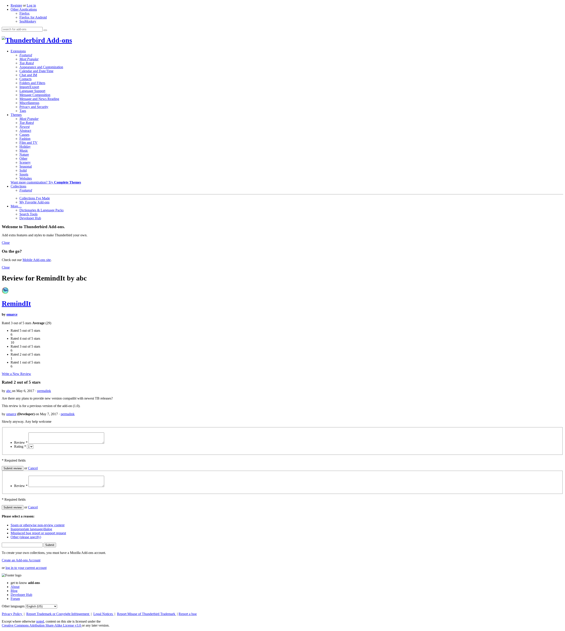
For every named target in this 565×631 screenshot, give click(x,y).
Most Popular (29, 59)
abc (9, 391)
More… (16, 206)
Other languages (13, 606)
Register (16, 5)
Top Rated (26, 63)
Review (21, 442)
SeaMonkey (27, 21)
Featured (25, 55)
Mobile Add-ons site (37, 260)
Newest (24, 127)
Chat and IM (28, 75)
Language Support (32, 91)
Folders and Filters (32, 83)
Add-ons (58, 40)
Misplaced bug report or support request (38, 533)
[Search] (45, 30)
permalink (44, 391)
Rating (20, 446)
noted (40, 621)
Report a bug (188, 614)
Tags (22, 111)
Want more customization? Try (46, 182)
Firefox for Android (33, 17)
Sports (23, 174)
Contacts (25, 79)
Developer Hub (30, 218)
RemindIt (16, 303)
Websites (25, 178)
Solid (23, 170)
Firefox (24, 13)
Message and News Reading (39, 99)
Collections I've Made (34, 198)
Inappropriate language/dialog (31, 529)
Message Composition (34, 95)
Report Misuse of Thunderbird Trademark (146, 614)
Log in (31, 5)
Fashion (24, 138)
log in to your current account (26, 568)
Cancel (33, 468)
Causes (24, 134)
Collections (18, 186)
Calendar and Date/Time (36, 71)
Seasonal (25, 166)
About (15, 587)
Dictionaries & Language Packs (41, 210)
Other (23, 158)
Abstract (25, 131)
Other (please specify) (26, 537)
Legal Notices (103, 614)
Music (23, 150)
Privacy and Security (33, 107)
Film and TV (28, 142)
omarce (11, 314)
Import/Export (29, 87)
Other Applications (24, 9)
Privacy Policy (12, 614)
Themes (16, 115)
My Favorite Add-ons (34, 202)
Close (6, 242)
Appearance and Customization (41, 67)
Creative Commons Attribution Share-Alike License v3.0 (42, 625)
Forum (15, 599)
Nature (24, 154)
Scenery (25, 162)
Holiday (25, 146)
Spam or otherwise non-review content (37, 525)
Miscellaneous (29, 103)
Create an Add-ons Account (21, 560)
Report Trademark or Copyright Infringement (58, 614)
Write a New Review (16, 374)
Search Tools (28, 214)
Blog (14, 591)
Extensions (18, 51)
